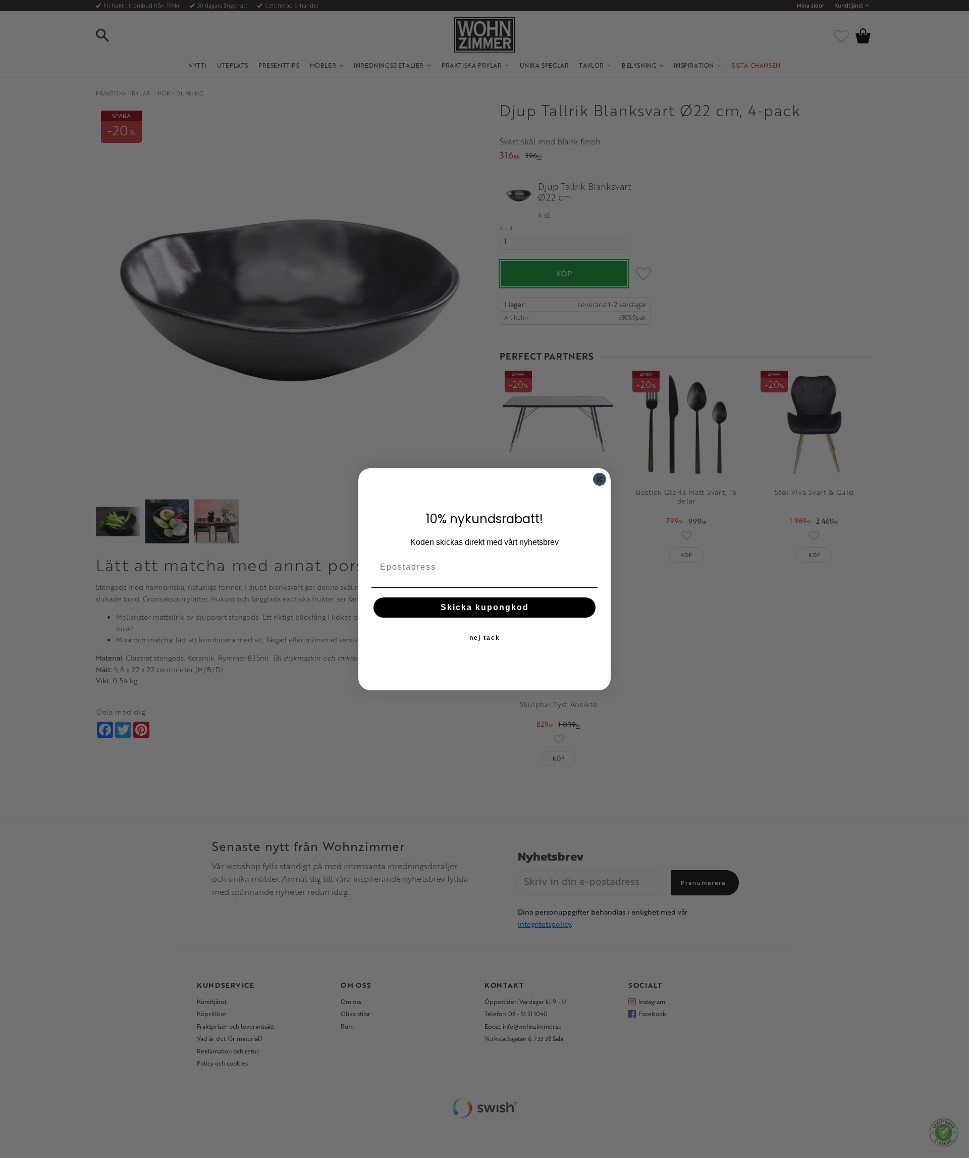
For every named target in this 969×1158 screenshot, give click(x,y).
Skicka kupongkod (485, 607)
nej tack (484, 637)
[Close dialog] (600, 479)
